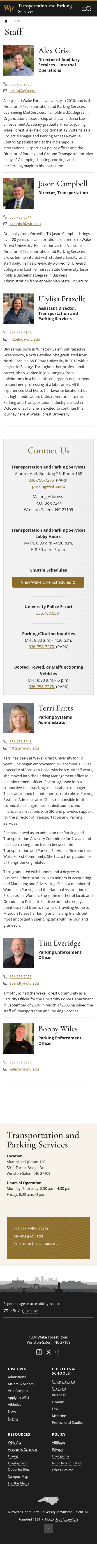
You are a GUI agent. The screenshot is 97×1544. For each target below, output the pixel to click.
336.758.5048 (20, 741)
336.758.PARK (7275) (31, 1228)
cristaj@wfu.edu (23, 90)
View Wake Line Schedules (52, 582)
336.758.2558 (20, 84)
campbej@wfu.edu (25, 223)
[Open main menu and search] (86, 9)
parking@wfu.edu (48, 486)
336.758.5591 (48, 613)
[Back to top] (48, 1528)
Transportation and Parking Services (45, 8)
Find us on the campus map (37, 1243)
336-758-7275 (42, 480)
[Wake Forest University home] (9, 8)
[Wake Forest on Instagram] (58, 1353)
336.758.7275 (20, 976)
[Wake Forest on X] (48, 1353)
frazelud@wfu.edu (24, 339)
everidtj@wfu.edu (24, 983)
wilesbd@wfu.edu (24, 1069)
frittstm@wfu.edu (24, 748)
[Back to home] (6, 21)
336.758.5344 (20, 217)
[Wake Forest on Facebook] (39, 1353)
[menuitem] (9, 21)
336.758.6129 (20, 332)
